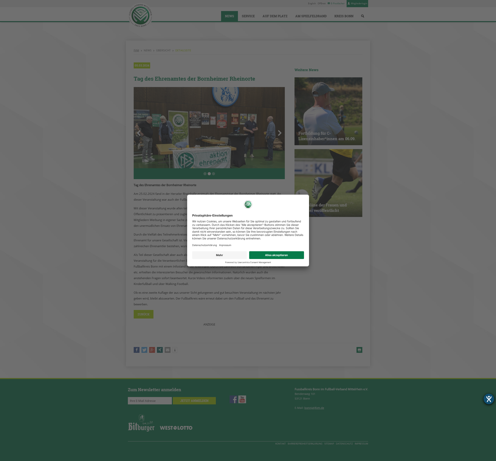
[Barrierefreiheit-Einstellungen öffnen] (489, 399)
